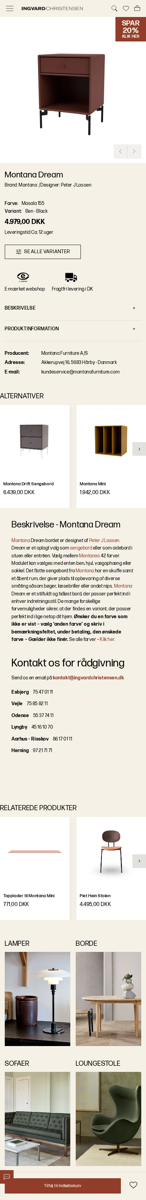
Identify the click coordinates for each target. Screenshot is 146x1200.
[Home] (62, 8)
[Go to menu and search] (10, 8)
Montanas (89, 556)
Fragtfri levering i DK (72, 289)
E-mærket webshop (25, 289)
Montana (21, 540)
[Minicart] (137, 8)
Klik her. (107, 639)
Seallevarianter (47, 252)
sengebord (81, 548)
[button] (73, 90)
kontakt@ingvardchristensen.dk (88, 678)
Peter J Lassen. (105, 540)
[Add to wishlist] (133, 1185)
